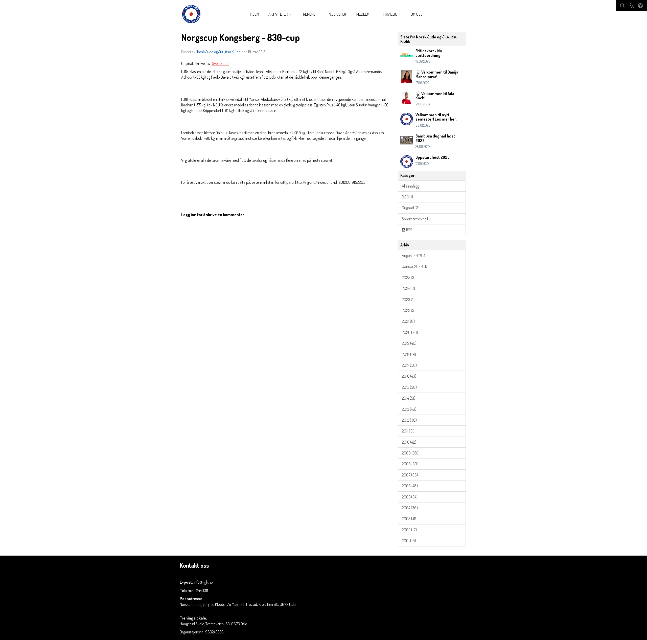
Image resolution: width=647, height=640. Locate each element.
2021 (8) (408, 321)
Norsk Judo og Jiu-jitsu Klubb (218, 51)
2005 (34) (410, 496)
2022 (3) (408, 310)
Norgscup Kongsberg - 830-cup (240, 37)
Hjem (254, 14)
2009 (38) (410, 452)
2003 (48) (410, 518)
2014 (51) (408, 398)
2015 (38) (409, 387)
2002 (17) (409, 529)
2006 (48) (410, 485)
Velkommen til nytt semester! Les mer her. (436, 117)
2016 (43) (409, 376)
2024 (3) (408, 288)
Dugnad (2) (410, 207)
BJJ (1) (407, 196)
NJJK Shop (338, 14)
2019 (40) (409, 343)
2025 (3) (408, 277)
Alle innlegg (410, 186)
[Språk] (631, 5)
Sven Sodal (220, 63)
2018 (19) (409, 354)
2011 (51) (408, 430)
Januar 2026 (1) (414, 266)
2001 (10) (409, 540)
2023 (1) (408, 299)
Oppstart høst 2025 (432, 157)
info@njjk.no (203, 582)
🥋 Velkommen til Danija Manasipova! (436, 74)
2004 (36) (410, 507)
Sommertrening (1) (416, 218)
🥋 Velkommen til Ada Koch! (434, 96)
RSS (408, 229)
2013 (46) (409, 409)
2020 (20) (410, 332)
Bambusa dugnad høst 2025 (435, 138)
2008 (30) (410, 463)
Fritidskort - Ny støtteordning (428, 53)
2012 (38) (409, 420)
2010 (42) (409, 442)
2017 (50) (409, 365)
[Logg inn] (640, 5)
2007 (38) (410, 474)
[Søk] (622, 5)
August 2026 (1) (414, 255)
